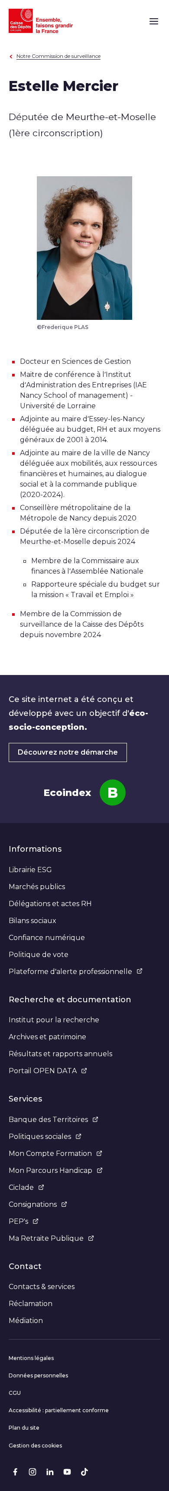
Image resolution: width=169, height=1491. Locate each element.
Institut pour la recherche (54, 1020)
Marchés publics (37, 887)
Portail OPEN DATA (43, 1071)
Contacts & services (42, 1287)
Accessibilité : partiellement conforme (59, 1410)
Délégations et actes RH (50, 904)
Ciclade (21, 1187)
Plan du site (24, 1427)
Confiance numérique (47, 938)
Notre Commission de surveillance (58, 56)
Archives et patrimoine (47, 1037)
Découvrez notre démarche (68, 752)
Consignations (33, 1204)
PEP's (18, 1221)
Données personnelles (38, 1375)
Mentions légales (31, 1358)
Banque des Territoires (48, 1119)
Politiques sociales (40, 1136)
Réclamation (30, 1304)
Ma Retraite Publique (46, 1238)
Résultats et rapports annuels (60, 1054)
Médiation (26, 1320)
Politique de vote (38, 954)
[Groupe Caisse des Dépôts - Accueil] (41, 21)
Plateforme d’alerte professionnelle (70, 971)
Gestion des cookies (35, 1445)
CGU (15, 1393)
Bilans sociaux (32, 921)
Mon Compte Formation (50, 1153)
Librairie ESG (30, 870)
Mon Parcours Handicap (50, 1170)
